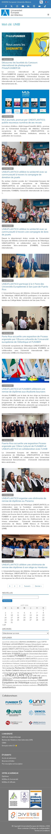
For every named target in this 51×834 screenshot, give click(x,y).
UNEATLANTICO (18, 675)
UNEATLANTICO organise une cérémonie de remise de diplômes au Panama (24, 499)
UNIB (35, 676)
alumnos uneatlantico (27, 642)
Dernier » (38, 586)
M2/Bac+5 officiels (8, 782)
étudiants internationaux (14, 685)
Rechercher (7, 601)
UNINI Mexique (7, 678)
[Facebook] (6, 6)
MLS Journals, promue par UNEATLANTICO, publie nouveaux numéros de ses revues (23, 121)
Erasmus (26, 649)
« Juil (4, 625)
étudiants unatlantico (29, 685)
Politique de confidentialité (39, 828)
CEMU (4, 743)
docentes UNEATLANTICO (30, 646)
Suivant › (27, 586)
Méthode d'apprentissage (11, 737)
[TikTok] (45, 6)
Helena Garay (11, 659)
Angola (39, 642)
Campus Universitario (32, 644)
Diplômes (5, 776)
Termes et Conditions (42, 830)
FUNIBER (20, 655)
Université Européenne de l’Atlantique (25, 681)
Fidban (21, 651)
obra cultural (14, 666)
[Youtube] (23, 6)
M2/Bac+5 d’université (10, 779)
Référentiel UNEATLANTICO (28, 670)
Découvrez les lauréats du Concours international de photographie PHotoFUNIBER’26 (19, 65)
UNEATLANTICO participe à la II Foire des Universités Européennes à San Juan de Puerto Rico (25, 286)
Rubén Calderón (12, 670)
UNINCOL (44, 676)
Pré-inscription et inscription (12, 764)
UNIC (39, 676)
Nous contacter (23, 828)
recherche (10, 668)
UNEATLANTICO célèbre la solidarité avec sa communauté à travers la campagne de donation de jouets (24, 174)
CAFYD (44, 642)
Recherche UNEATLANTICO (28, 668)
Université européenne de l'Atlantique (25, 680)
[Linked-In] (28, 6)
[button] (46, 2)
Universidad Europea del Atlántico (22, 679)
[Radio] (39, 6)
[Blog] (34, 6)
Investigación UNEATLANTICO (26, 659)
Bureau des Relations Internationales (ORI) (17, 740)
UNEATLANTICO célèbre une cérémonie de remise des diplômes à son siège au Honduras (24, 566)
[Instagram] (17, 6)
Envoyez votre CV (8, 746)
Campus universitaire (13, 644)
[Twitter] (12, 6)
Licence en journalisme (28, 661)
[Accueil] (12, 12)
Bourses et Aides (8, 761)
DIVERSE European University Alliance (16, 2)
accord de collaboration (10, 642)
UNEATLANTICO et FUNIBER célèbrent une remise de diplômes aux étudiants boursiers (23, 390)
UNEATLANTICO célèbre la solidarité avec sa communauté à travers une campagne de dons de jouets (25, 232)
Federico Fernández (12, 651)
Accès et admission (9, 758)
